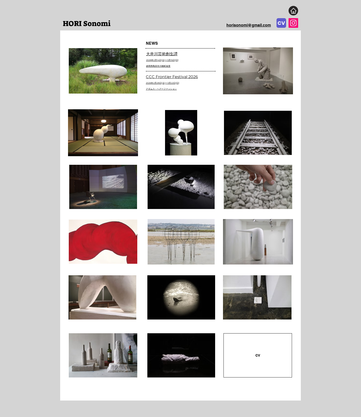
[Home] (293, 10)
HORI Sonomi (87, 23)
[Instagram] (293, 23)
